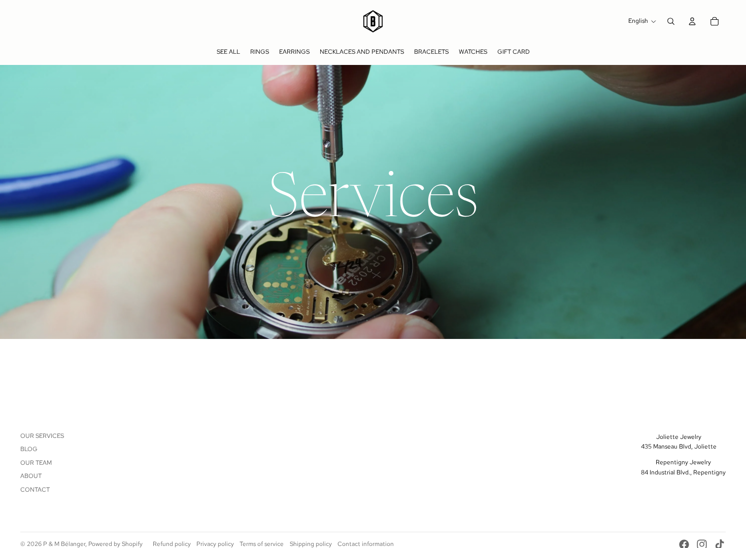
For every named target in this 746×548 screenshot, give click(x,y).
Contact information (365, 544)
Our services (42, 436)
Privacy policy (215, 544)
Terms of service (262, 544)
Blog (29, 449)
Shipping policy (311, 544)
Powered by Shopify (115, 544)
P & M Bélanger (64, 544)
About (31, 476)
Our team (36, 463)
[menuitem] (228, 52)
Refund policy (172, 544)
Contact (35, 490)
